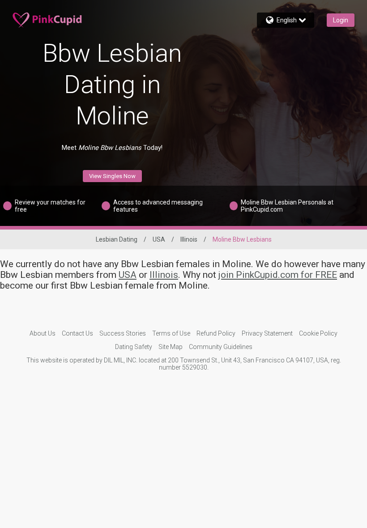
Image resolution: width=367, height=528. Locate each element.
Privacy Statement (267, 333)
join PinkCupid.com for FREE (277, 274)
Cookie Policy (318, 333)
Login (340, 20)
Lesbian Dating (116, 239)
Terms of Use (171, 333)
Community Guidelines (220, 346)
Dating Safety (133, 346)
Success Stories (122, 333)
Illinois (188, 239)
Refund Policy (215, 333)
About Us (42, 333)
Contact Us (77, 333)
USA (159, 239)
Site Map (170, 346)
